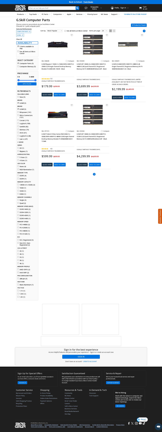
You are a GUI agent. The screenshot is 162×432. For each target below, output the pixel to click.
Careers (67, 403)
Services (79, 14)
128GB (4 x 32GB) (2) (27, 185)
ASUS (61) (23, 133)
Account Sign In (89, 426)
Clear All (19, 39)
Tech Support (93, 396)
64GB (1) (23, 194)
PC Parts (45, 14)
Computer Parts (23, 32)
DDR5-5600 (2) (25, 209)
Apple (69, 14)
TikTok (143, 423)
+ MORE (20, 142)
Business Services (71, 409)
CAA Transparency (84, 425)
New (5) (22, 97)
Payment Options (46, 401)
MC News (104, 14)
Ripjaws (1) (24, 151)
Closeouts (92, 393)
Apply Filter (27, 84)
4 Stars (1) (23, 160)
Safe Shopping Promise (24, 401)
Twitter (132, 423)
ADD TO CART (59, 95)
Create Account (90, 361)
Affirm (42, 403)
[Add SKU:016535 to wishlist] (107, 35)
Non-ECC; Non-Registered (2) (25, 244)
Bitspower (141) (25, 112)
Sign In (81, 357)
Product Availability (46, 396)
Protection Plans (21, 406)
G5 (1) (22, 148)
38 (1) (22, 260)
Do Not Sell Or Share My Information (103, 425)
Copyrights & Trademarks (75, 426)
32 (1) (22, 257)
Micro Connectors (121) (26, 116)
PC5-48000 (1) (25, 231)
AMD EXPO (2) (25, 270)
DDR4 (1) (23, 179)
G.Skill (20, 35)
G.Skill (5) (23, 103)
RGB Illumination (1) (27, 170)
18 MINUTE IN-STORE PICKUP (135, 14)
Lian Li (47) (24, 139)
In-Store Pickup (45, 393)
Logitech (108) (25, 124)
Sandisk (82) (24, 127)
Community (68, 393)
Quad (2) (23, 203)
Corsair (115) (24, 120)
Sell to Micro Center (71, 406)
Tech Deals (88, 2)
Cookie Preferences (102, 426)
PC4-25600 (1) (25, 228)
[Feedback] (160, 216)
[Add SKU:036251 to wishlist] (142, 35)
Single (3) (23, 200)
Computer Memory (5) (28, 67)
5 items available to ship (27, 47)
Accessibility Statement (51, 425)
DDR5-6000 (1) (25, 215)
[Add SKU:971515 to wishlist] (71, 105)
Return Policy (20, 396)
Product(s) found (139, 25)
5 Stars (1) (23, 157)
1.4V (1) (22, 297)
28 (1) (22, 254)
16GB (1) (23, 188)
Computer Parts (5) (27, 63)
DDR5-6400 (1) (25, 219)
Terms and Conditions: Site (39, 426)
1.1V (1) (22, 291)
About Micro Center (36, 425)
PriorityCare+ (92, 14)
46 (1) (22, 263)
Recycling (19, 403)
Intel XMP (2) (24, 273)
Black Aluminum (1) (27, 285)
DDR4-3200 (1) (25, 212)
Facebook (128, 423)
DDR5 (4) (23, 176)
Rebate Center (69, 398)
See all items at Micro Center (27, 52)
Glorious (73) (24, 130)
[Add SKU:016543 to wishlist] (107, 105)
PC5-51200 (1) (25, 234)
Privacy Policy (120, 425)
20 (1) (22, 251)
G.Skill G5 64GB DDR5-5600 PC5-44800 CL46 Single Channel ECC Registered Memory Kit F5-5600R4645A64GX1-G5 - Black (127, 66)
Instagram (136, 423)
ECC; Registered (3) (27, 240)
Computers (57, 14)
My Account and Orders (24, 393)
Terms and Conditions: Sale (57, 426)
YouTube (140, 423)
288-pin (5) (23, 279)
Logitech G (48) (25, 136)
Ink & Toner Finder (71, 401)
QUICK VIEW (47, 95)
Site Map (68, 414)
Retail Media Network (72, 411)
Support (114, 14)
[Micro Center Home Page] (20, 7)
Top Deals (33, 14)
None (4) (23, 167)
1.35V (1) (23, 294)
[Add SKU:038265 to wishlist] (71, 35)
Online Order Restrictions (48, 398)
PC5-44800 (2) (25, 225)
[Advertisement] (60, 319)
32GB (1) (23, 191)
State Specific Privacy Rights (68, 425)
